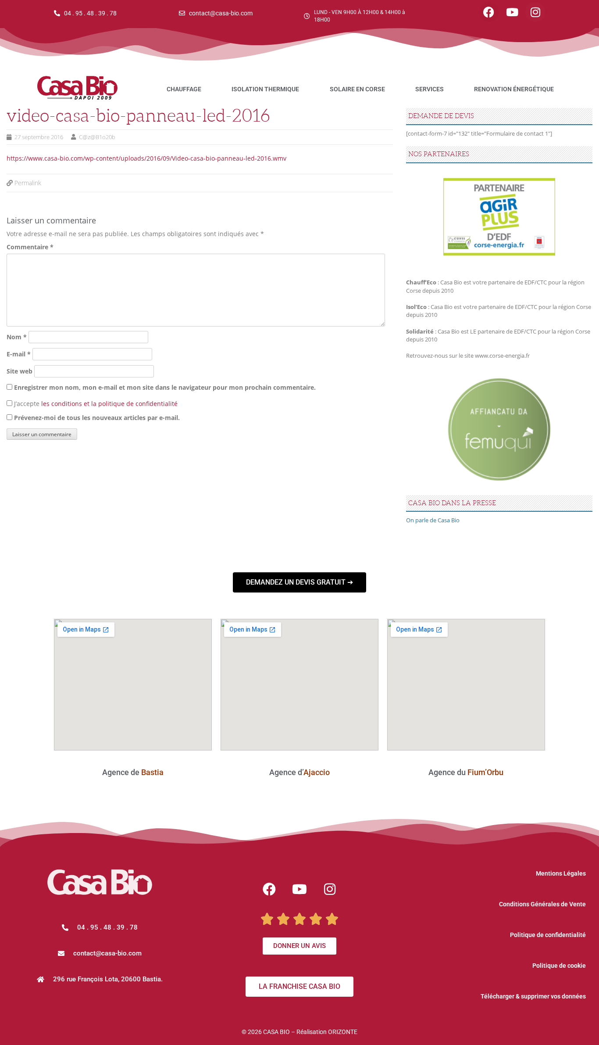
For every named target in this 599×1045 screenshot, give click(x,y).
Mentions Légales (561, 873)
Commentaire (30, 247)
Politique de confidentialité (548, 934)
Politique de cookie (559, 965)
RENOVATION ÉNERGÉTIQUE (514, 89)
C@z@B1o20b (97, 137)
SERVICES (429, 89)
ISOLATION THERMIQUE (265, 89)
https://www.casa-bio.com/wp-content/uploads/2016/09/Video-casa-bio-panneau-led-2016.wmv (146, 158)
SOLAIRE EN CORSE (357, 89)
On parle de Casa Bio (433, 520)
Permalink (27, 183)
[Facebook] (489, 12)
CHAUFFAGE (184, 89)
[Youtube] (512, 12)
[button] (99, 953)
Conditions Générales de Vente (542, 904)
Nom (17, 337)
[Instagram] (535, 12)
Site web (19, 371)
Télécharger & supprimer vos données (533, 996)
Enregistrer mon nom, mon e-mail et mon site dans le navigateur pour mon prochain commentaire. (165, 387)
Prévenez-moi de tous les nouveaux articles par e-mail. (97, 417)
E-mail (19, 354)
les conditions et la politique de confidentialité (109, 403)
